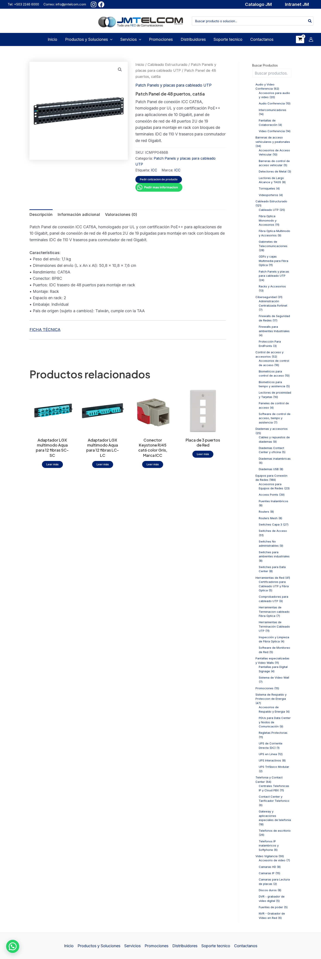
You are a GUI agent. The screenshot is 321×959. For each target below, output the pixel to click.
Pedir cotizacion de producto (159, 179)
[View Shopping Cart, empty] (300, 39)
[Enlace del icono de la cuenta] (311, 39)
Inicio (139, 64)
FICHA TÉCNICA (44, 329)
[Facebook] (101, 4)
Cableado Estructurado (167, 64)
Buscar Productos (265, 65)
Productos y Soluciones (99, 946)
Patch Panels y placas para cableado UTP (173, 85)
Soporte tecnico (215, 946)
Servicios (132, 946)
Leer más (52, 464)
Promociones (156, 946)
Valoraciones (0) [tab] (121, 214)
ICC (154, 170)
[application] (110, 39)
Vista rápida (52, 429)
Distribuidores (184, 946)
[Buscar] (310, 21)
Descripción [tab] (41, 214)
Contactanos (245, 946)
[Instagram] (93, 4)
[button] (258, 4)
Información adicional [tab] (79, 214)
